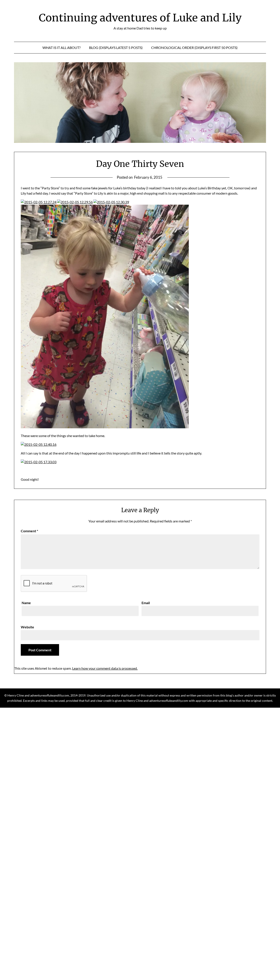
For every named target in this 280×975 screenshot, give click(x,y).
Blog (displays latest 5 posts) (116, 47)
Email (146, 603)
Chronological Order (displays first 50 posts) (194, 47)
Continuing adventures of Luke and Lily (140, 17)
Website (27, 627)
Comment (29, 531)
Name (26, 603)
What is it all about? (61, 47)
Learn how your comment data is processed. (105, 668)
